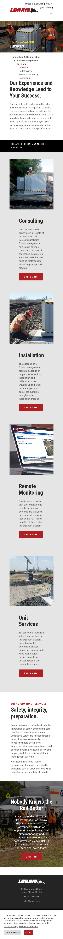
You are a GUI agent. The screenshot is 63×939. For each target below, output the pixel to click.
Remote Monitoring (29, 74)
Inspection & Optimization (26, 57)
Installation (24, 67)
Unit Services (26, 71)
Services (22, 64)
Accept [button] (28, 932)
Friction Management (26, 60)
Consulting (24, 78)
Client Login (38, 4)
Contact (49, 4)
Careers (28, 4)
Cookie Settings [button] (13, 932)
